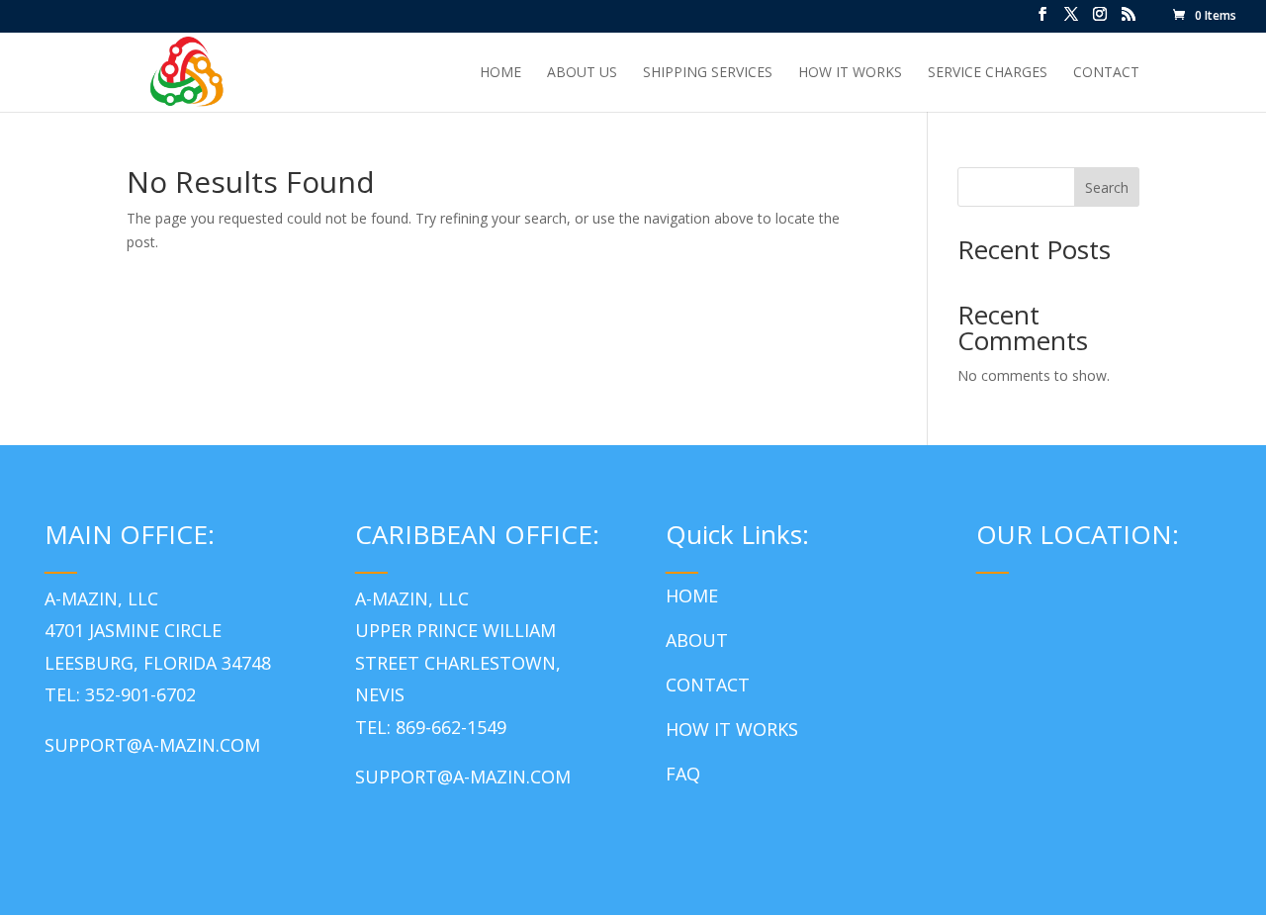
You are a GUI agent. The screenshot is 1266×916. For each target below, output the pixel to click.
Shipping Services (707, 73)
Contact (1106, 73)
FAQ (683, 773)
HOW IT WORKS (732, 729)
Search (1107, 187)
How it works (850, 73)
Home (500, 73)
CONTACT (708, 684)
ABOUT (697, 640)
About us (582, 73)
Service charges (987, 73)
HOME (692, 595)
